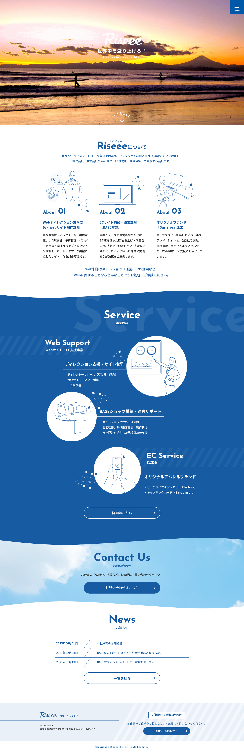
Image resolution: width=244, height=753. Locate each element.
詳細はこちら (122, 512)
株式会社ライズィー (70, 716)
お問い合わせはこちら (122, 587)
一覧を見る (122, 678)
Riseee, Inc (117, 746)
